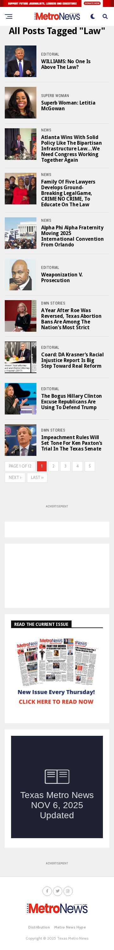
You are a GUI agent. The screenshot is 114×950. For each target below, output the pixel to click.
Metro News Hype (70, 927)
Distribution (39, 927)
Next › (15, 477)
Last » (37, 477)
